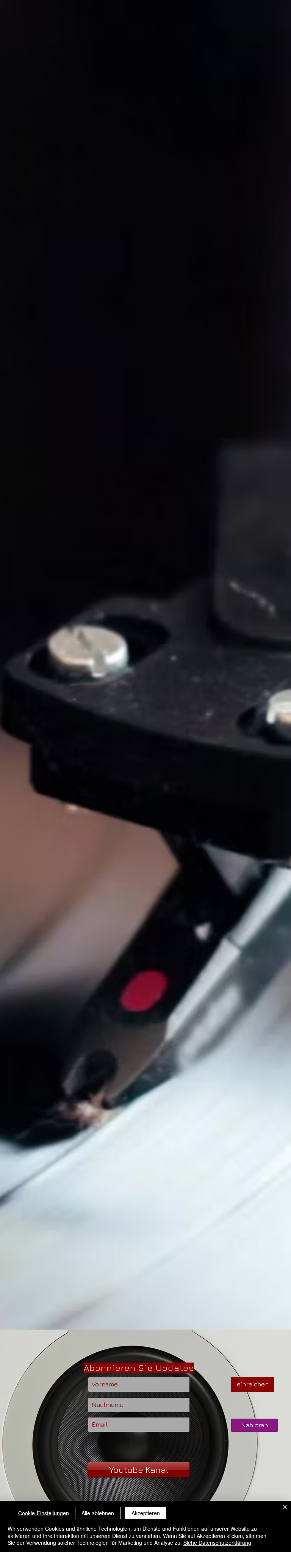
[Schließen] (284, 1507)
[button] (254, 1425)
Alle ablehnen (97, 1513)
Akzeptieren (145, 1513)
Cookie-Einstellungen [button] (43, 1513)
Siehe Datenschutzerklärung (217, 1542)
